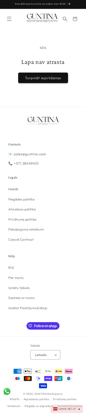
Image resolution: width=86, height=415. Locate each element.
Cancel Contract (21, 239)
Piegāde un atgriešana (39, 406)
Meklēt (13, 189)
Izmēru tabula (19, 288)
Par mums (16, 278)
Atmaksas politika (22, 209)
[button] (9, 19)
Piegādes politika (21, 199)
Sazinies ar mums (21, 298)
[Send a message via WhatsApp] (7, 391)
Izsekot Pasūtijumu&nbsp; (28, 308)
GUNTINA (40, 393)
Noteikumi (14, 406)
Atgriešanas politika (36, 399)
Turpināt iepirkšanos (43, 78)
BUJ (11, 267)
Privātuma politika (22, 219)
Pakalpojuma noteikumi (26, 229)
